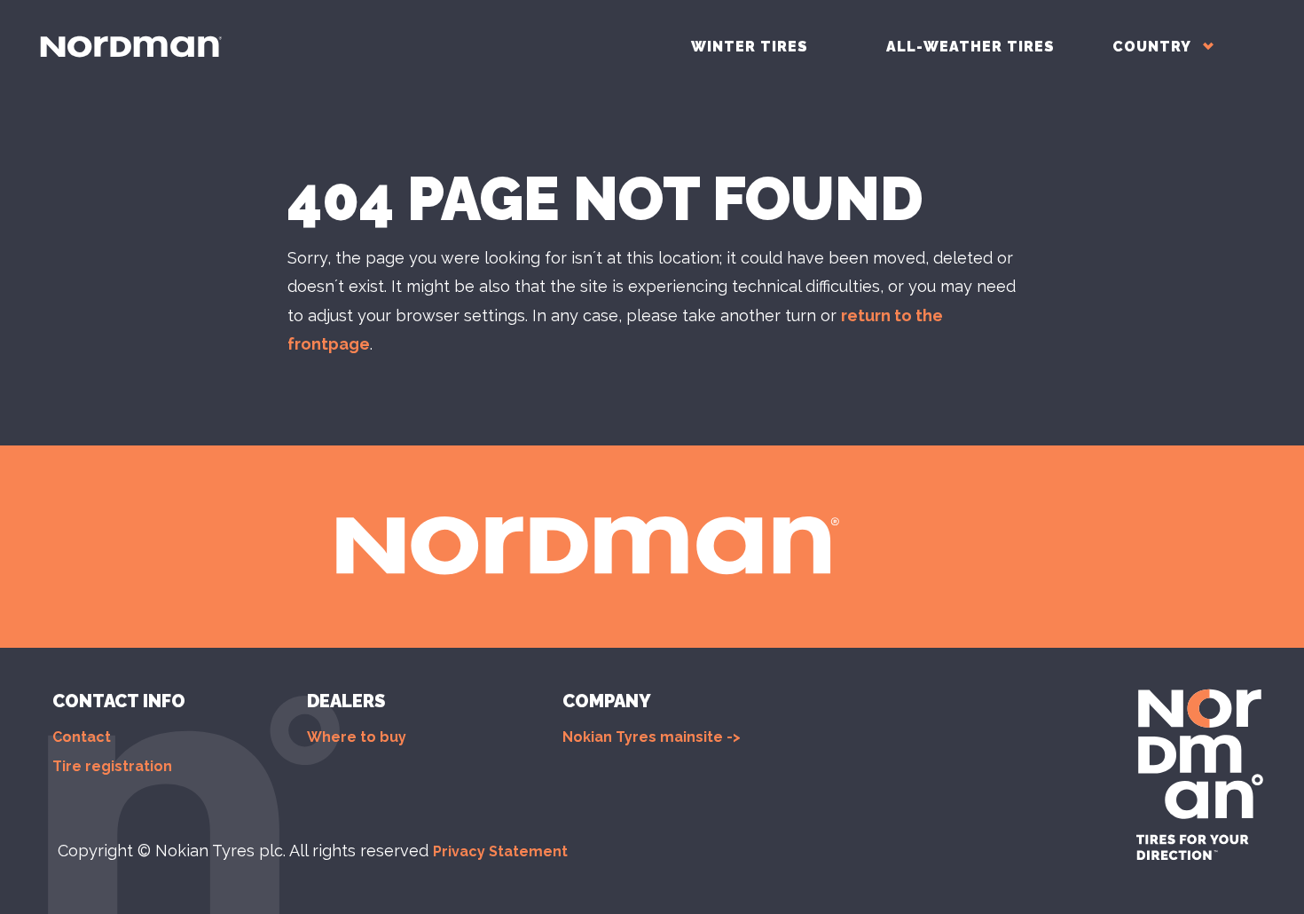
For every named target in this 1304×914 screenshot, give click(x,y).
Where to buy (356, 737)
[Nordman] (131, 47)
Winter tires (749, 46)
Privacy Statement (500, 851)
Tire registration (112, 766)
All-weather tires (970, 46)
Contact (81, 737)
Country (1153, 46)
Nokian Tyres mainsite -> (651, 737)
